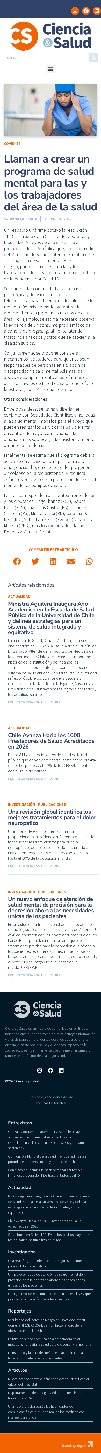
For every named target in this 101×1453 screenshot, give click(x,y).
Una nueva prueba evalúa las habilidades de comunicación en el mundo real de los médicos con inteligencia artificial (46, 1412)
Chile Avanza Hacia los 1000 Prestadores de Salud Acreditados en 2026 (51, 741)
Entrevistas (20, 1123)
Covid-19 (12, 143)
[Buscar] (93, 57)
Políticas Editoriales (51, 1103)
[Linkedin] (97, 11)
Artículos (17, 1370)
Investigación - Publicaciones (37, 804)
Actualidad (19, 596)
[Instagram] (75, 11)
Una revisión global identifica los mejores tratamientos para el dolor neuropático (52, 817)
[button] (50, 69)
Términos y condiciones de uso (50, 1097)
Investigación (22, 1252)
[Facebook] (86, 11)
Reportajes (19, 1311)
